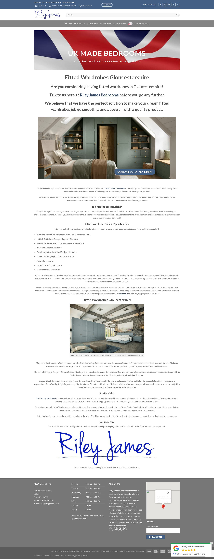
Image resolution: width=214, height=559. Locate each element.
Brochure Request (141, 24)
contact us (123, 293)
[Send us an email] (173, 4)
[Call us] (178, 4)
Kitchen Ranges (76, 24)
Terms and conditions (109, 551)
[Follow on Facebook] (160, 4)
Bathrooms (105, 24)
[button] (163, 506)
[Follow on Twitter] (169, 4)
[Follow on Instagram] (165, 4)
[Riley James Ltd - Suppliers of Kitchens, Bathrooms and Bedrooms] (48, 15)
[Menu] (65, 23)
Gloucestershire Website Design (132, 551)
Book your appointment (46, 398)
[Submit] (177, 15)
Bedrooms (92, 24)
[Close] (168, 493)
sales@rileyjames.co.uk (49, 503)
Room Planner (119, 24)
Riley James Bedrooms (99, 95)
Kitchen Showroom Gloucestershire (48, 556)
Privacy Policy (81, 556)
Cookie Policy (69, 556)
